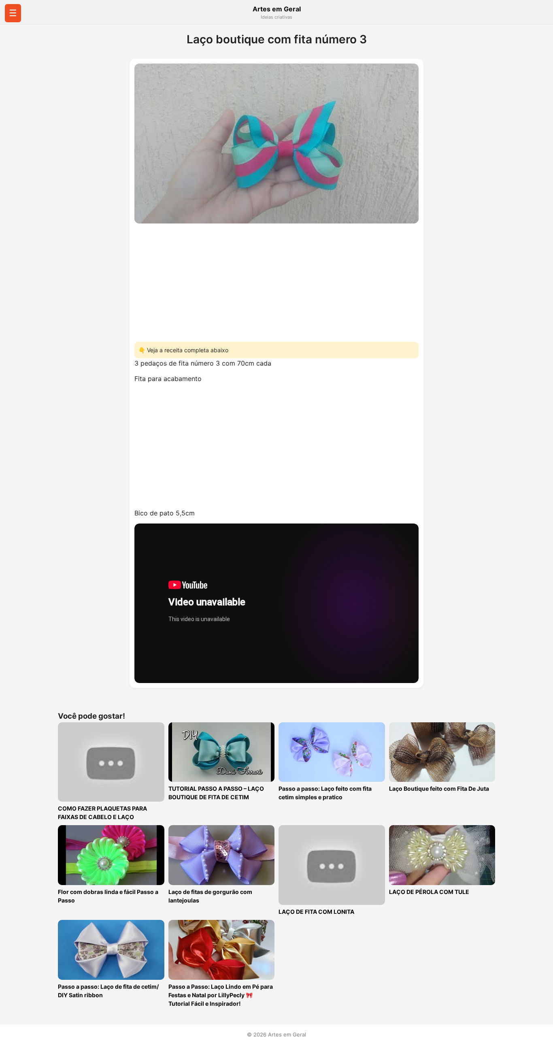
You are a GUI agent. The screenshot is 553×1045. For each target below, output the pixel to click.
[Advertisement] (276, 280)
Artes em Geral (277, 9)
